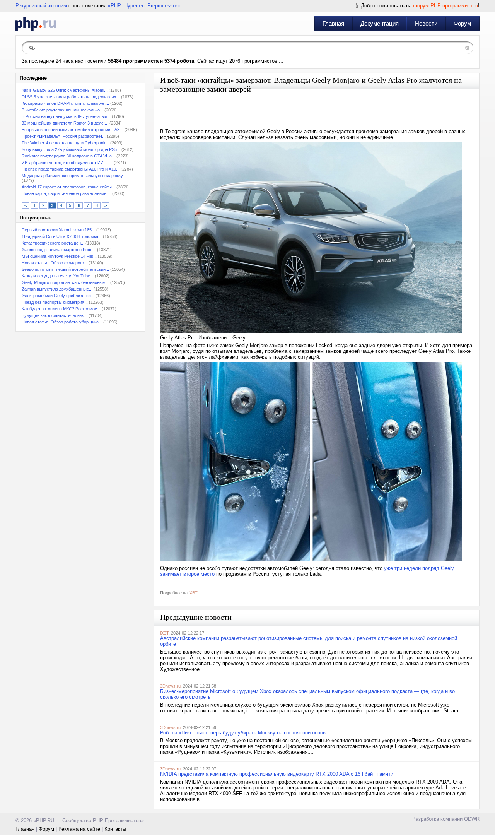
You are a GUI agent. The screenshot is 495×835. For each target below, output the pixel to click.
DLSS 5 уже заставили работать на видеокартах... (71, 96)
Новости (426, 23)
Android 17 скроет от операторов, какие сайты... (68, 187)
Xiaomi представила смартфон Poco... (59, 249)
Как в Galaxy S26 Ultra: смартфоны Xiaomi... (65, 90)
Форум (462, 23)
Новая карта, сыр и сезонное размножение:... (66, 193)
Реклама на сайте (79, 829)
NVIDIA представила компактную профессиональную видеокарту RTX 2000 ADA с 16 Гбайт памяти (276, 774)
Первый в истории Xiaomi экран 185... (58, 230)
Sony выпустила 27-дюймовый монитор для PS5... (71, 149)
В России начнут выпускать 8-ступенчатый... (66, 116)
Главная (333, 23)
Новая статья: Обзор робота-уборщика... (62, 322)
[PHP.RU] (35, 23)
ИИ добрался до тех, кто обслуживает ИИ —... (67, 162)
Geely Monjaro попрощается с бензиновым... (65, 282)
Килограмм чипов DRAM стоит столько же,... (65, 103)
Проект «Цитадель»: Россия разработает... (64, 136)
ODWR (472, 819)
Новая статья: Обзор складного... (54, 262)
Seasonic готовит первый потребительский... (65, 269)
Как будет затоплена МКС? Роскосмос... (61, 308)
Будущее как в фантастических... (54, 315)
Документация (379, 23)
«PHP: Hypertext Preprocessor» (144, 6)
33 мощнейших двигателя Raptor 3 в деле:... (65, 123)
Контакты (115, 829)
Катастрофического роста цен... (53, 243)
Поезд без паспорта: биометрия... (55, 302)
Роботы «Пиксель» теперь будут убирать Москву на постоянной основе (244, 733)
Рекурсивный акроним (41, 6)
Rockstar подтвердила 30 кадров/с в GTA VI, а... (68, 156)
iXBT (193, 592)
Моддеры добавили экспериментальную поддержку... (74, 175)
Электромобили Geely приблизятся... (58, 295)
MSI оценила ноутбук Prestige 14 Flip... (59, 256)
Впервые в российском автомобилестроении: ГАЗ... (72, 129)
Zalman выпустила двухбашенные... (57, 289)
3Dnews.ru (170, 686)
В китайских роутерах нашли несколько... (62, 110)
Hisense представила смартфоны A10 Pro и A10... (70, 169)
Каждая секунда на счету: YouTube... (58, 276)
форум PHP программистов (445, 6)
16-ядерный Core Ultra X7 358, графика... (62, 236)
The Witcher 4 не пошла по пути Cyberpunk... (65, 142)
